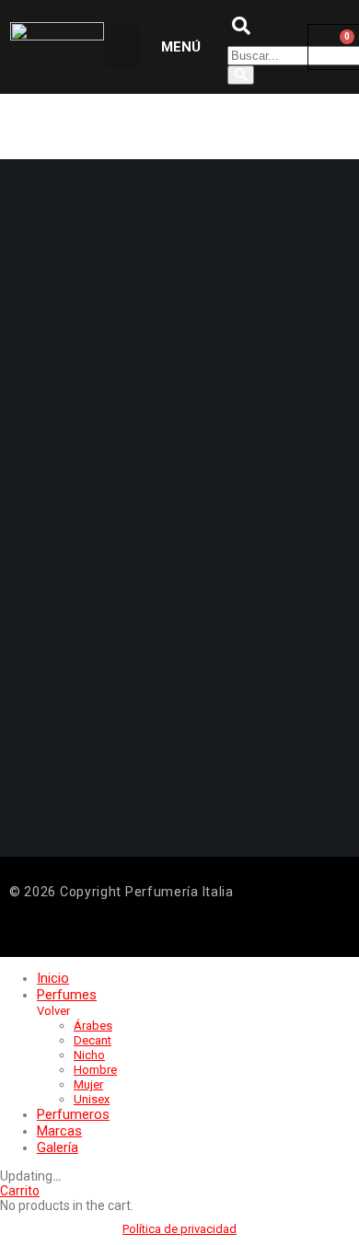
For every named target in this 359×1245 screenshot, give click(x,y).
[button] (122, 47)
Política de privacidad (179, 1229)
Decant (92, 1040)
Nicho (89, 1055)
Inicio (53, 978)
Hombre (95, 1070)
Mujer (88, 1084)
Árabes (93, 1025)
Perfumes (67, 994)
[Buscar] (240, 75)
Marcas (59, 1131)
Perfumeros (73, 1114)
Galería (57, 1147)
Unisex (92, 1099)
